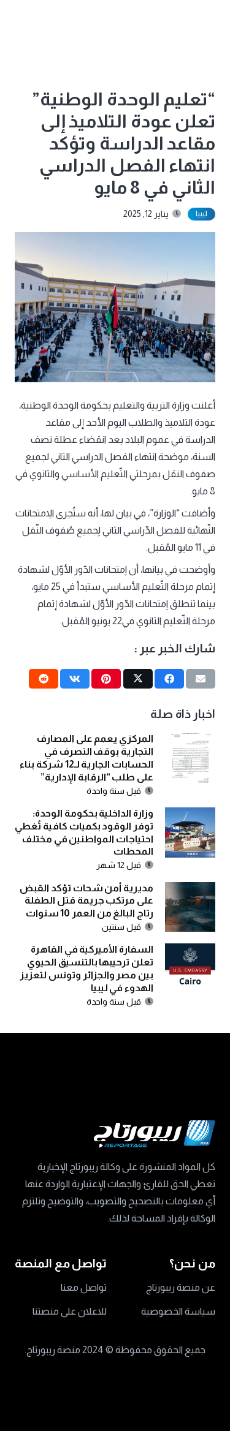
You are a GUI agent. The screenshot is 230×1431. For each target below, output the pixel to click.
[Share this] (169, 679)
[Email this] (200, 679)
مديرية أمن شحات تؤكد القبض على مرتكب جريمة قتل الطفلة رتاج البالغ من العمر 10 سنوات (86, 901)
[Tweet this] (138, 679)
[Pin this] (106, 679)
